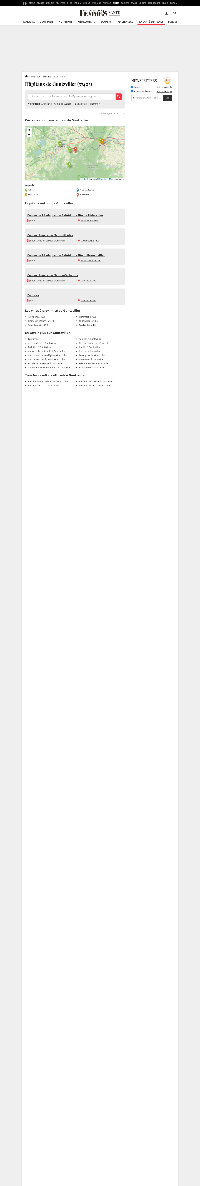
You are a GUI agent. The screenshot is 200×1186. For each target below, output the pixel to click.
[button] (75, 150)
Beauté (40, 3)
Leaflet (83, 179)
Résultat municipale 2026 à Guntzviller (48, 381)
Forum (173, 3)
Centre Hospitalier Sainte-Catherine (52, 275)
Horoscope (154, 3)
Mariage (96, 3)
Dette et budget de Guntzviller (95, 343)
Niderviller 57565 (90, 220)
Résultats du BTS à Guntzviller (95, 385)
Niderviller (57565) (88, 320)
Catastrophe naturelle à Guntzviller (46, 351)
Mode (32, 3)
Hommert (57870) (88, 316)
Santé (116, 3)
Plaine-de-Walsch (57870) (41, 320)
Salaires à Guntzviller (90, 338)
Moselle (47, 76)
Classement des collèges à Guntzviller (48, 355)
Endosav (33, 295)
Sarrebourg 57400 (90, 240)
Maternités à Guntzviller (91, 359)
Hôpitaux (35, 76)
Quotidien (46, 21)
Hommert (95, 103)
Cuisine (50, 3)
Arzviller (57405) (36, 316)
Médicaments (86, 21)
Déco (69, 3)
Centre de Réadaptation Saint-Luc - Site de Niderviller (65, 215)
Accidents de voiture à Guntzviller (45, 363)
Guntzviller (34, 338)
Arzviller (45, 103)
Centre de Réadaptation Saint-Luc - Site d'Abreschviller (66, 255)
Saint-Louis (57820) (38, 324)
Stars (134, 3)
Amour (86, 3)
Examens (106, 21)
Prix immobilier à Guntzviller (94, 363)
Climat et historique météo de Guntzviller (49, 367)
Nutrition (65, 21)
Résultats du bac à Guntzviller (44, 385)
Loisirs (142, 3)
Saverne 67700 (88, 280)
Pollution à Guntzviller (39, 347)
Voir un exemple (164, 87)
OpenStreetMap (106, 179)
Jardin (77, 3)
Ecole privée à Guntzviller (92, 355)
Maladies (29, 21)
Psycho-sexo (125, 21)
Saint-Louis (81, 103)
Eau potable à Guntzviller (92, 367)
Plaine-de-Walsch (62, 103)
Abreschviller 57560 (91, 260)
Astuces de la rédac (143, 91)
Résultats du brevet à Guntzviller (96, 381)
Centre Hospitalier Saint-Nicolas (50, 235)
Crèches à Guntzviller (90, 351)
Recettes (60, 3)
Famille (107, 3)
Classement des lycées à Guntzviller (47, 359)
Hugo (165, 3)
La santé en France (151, 21)
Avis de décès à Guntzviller (42, 343)
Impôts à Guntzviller (89, 347)
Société (125, 3)
